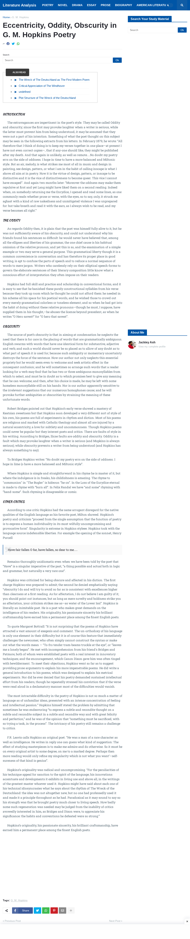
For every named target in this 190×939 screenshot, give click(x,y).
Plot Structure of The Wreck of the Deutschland (47, 97)
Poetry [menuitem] (47, 5)
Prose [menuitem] (106, 5)
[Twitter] (13, 43)
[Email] (62, 910)
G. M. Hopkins (20, 17)
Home (6, 17)
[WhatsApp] (18, 43)
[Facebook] (7, 43)
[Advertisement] (62, 867)
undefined (24, 91)
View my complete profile (152, 346)
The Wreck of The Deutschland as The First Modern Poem (54, 79)
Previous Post (13, 920)
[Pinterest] (54, 910)
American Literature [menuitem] (153, 5)
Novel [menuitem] (63, 5)
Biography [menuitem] (123, 5)
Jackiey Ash (146, 342)
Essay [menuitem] (91, 5)
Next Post (114, 920)
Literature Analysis (19, 5)
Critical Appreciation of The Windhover (42, 85)
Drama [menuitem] (77, 5)
